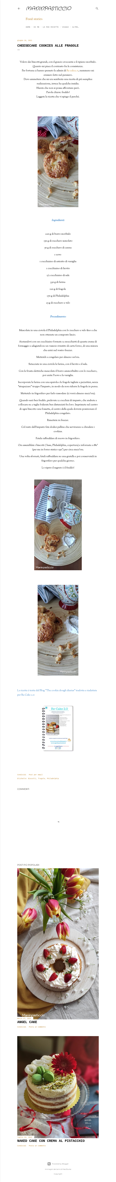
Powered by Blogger (60, 1164)
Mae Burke (66, 1169)
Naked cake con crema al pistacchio (51, 1141)
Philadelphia (53, 779)
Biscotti (32, 779)
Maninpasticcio (48, 8)
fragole (41, 779)
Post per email (36, 775)
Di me (36, 27)
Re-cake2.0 (72, 71)
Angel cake (27, 1022)
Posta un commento (37, 1027)
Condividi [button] (21, 775)
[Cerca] (97, 8)
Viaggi (65, 27)
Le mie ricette (51, 27)
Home (28, 27)
